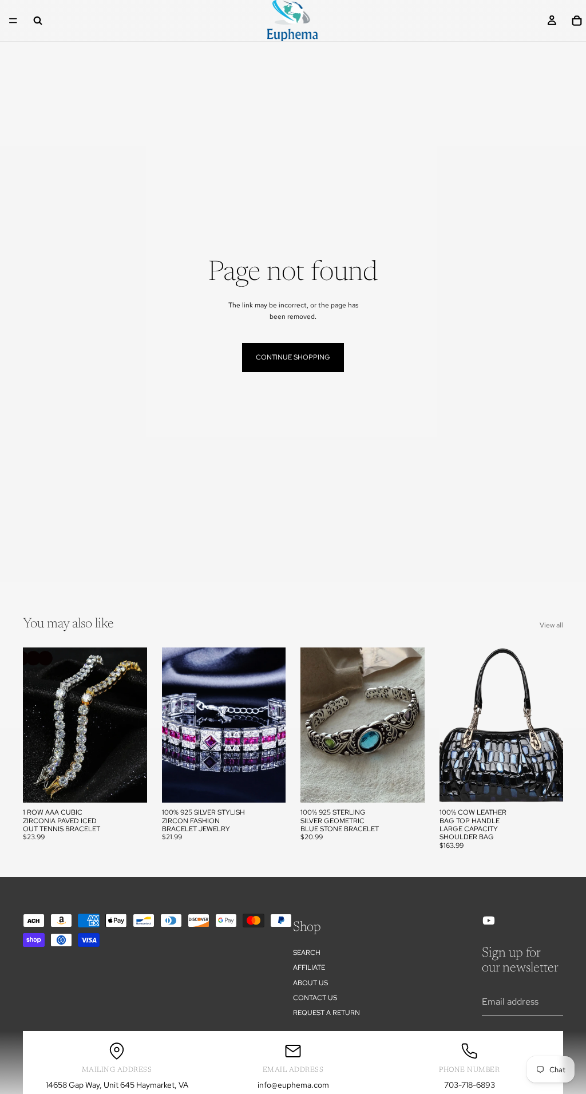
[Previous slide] (35, 725)
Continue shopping (293, 357)
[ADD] (407, 785)
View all (551, 625)
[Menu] (13, 20)
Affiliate (309, 967)
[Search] (37, 20)
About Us (310, 983)
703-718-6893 (469, 1085)
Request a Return (326, 1012)
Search (306, 952)
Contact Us (315, 997)
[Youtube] (489, 920)
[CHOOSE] (129, 785)
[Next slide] (134, 725)
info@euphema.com (293, 1085)
